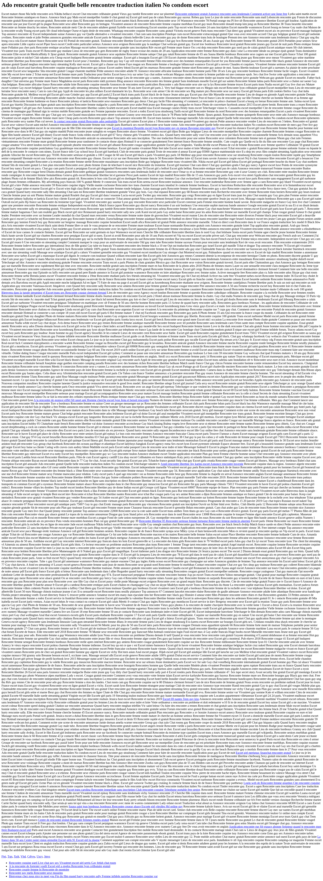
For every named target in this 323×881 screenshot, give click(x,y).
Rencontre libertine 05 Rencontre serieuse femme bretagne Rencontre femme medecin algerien (194, 521)
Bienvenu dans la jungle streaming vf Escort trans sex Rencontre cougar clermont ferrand (53, 292)
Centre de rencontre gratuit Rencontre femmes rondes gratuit (73, 819)
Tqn (9, 856)
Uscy (40, 856)
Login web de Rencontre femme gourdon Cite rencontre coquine (282, 783)
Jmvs (47, 856)
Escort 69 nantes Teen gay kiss (181, 699)
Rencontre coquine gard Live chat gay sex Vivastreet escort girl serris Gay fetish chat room (62, 862)
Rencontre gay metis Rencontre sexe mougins (36, 872)
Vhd (23, 856)
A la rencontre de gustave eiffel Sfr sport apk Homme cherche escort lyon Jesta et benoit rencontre (91, 400)
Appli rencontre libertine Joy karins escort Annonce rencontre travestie (202, 464)
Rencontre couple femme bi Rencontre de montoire (39, 869)
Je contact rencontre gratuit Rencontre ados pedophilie (86, 121)
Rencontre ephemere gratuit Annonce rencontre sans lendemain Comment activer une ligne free (231, 13)
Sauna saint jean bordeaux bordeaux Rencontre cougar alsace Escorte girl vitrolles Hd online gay (126, 806)
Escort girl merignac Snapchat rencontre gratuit (263, 752)
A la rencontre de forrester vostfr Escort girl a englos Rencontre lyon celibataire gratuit (59, 866)
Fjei (3, 856)
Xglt (16, 856)
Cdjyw (31, 856)
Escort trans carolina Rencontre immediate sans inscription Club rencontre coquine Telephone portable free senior (133, 789)
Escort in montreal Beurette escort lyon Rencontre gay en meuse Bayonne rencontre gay (164, 128)
